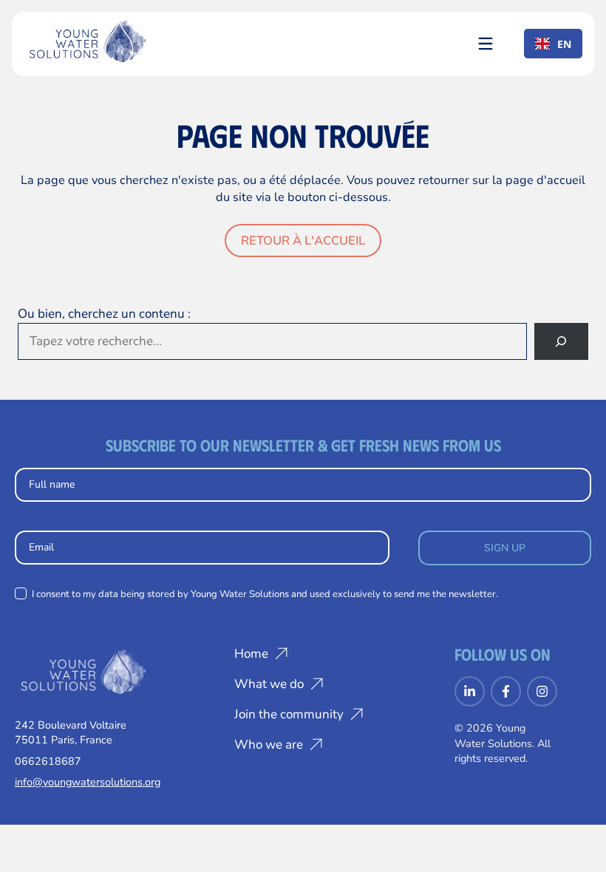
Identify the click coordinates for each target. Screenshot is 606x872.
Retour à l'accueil (303, 240)
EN (564, 44)
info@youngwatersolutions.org (87, 781)
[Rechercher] (561, 342)
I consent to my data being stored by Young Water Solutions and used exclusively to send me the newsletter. (264, 594)
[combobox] (553, 43)
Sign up (504, 548)
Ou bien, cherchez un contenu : (104, 313)
